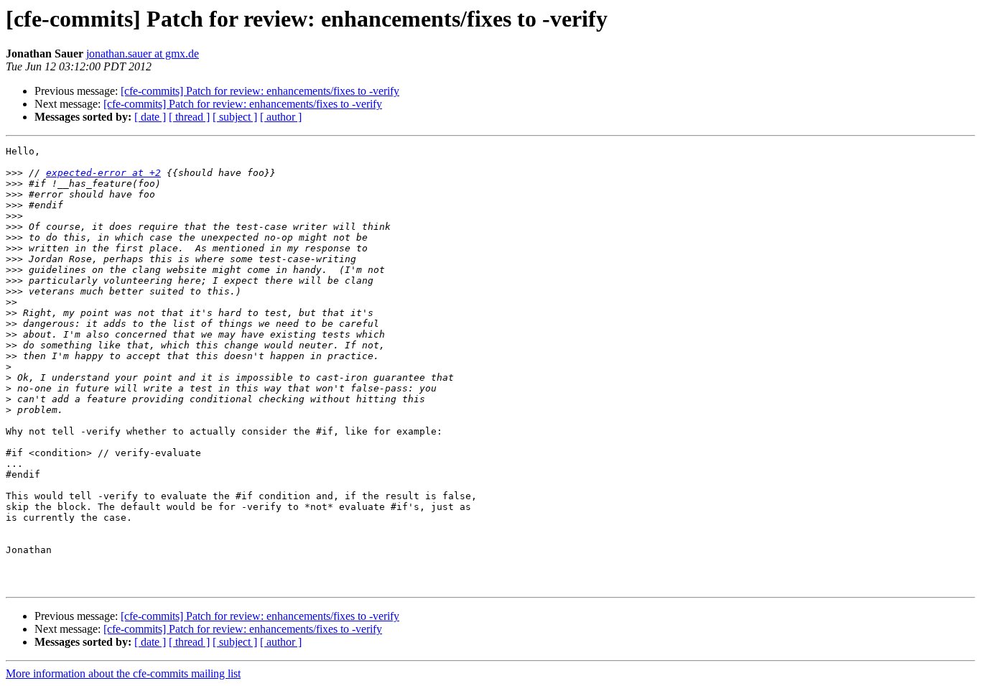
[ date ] (150, 117)
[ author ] (281, 117)
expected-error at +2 (103, 172)
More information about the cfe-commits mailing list (123, 673)
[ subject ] (235, 117)
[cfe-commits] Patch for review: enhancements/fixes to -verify (260, 91)
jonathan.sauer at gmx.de (142, 53)
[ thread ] (189, 117)
